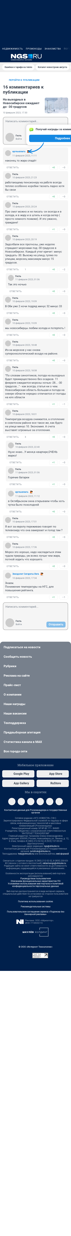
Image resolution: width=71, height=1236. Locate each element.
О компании (12, 694)
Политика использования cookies (35, 901)
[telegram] (11, 801)
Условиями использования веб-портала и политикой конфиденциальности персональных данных (35, 884)
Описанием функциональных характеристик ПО (35, 881)
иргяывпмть (18, 151)
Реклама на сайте (17, 675)
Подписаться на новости (22, 647)
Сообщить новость (18, 656)
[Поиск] (49, 57)
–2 (63, 269)
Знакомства (53, 49)
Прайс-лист (12, 685)
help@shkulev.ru (26, 854)
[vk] (21, 801)
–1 (63, 404)
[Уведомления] (58, 57)
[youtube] (59, 801)
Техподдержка (15, 723)
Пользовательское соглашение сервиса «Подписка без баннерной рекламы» (35, 913)
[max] (40, 801)
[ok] (30, 801)
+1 (53, 229)
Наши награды (14, 704)
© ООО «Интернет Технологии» (35, 946)
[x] (49, 801)
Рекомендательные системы (35, 906)
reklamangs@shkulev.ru (54, 863)
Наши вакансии (15, 713)
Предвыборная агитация (22, 732)
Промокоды (34, 49)
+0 (53, 167)
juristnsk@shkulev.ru (40, 851)
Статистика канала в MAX (23, 742)
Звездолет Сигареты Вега (25, 574)
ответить (13, 167)
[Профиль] (66, 57)
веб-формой (62, 854)
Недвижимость (12, 49)
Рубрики (10, 666)
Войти (19, 139)
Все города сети (15, 751)
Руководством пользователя (35, 878)
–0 (63, 167)
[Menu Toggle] (4, 57)
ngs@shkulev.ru (51, 846)
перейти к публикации (24, 80)
